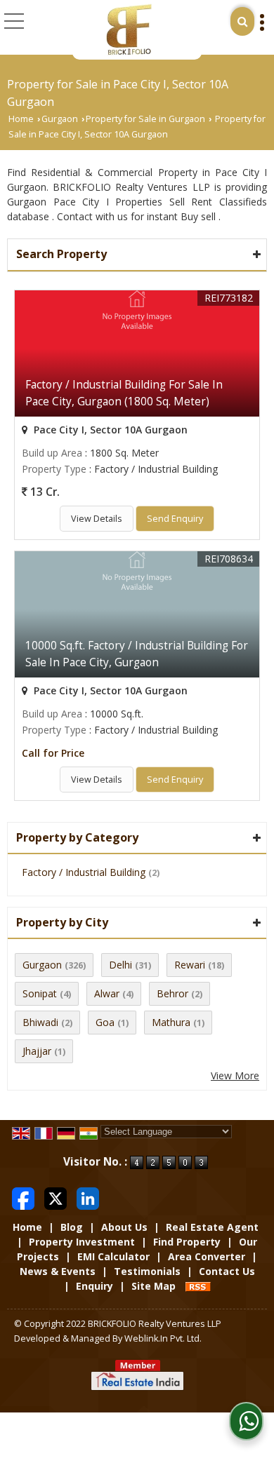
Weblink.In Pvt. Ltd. (163, 1338)
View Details (96, 519)
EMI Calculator (113, 1256)
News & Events (58, 1271)
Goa (105, 1022)
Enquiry (94, 1286)
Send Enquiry (175, 519)
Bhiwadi (40, 1022)
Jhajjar (36, 1051)
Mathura (171, 1022)
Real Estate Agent (212, 1227)
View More (235, 1075)
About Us (124, 1227)
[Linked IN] (88, 1196)
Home (21, 119)
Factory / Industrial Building (83, 872)
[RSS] (198, 1286)
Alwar (106, 993)
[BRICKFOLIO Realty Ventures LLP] (128, 30)
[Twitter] (55, 1196)
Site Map (153, 1286)
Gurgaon (59, 119)
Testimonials (147, 1271)
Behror (172, 993)
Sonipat (39, 993)
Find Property (187, 1241)
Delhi (120, 964)
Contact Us (227, 1271)
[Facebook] (23, 1196)
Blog (71, 1227)
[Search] (242, 21)
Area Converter (206, 1256)
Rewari (189, 964)
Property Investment (82, 1241)
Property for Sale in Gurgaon (145, 119)
